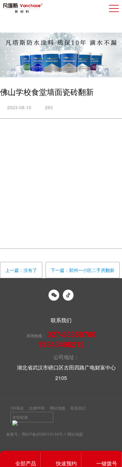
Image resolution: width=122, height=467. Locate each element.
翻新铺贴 (60, 72)
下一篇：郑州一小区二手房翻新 (83, 270)
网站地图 (57, 408)
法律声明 (37, 408)
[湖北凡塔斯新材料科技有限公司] (23, 8)
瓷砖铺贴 (14, 72)
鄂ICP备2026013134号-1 (44, 434)
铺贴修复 (37, 72)
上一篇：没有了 (21, 270)
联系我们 (78, 408)
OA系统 (17, 408)
